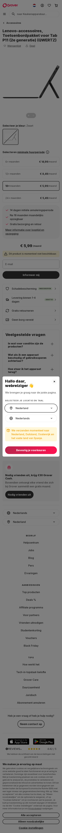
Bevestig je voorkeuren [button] (31, 450)
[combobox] (31, 408)
